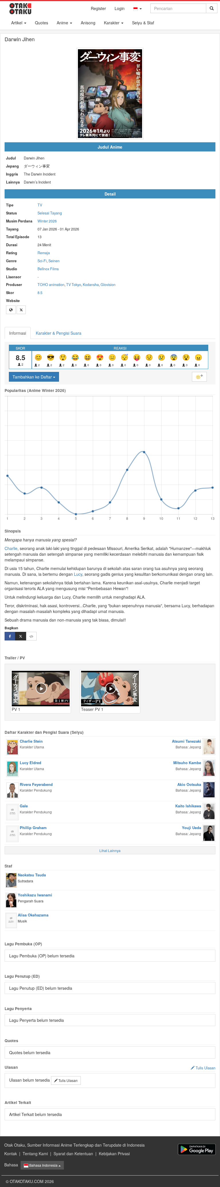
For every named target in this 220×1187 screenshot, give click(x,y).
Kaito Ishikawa (188, 806)
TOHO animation (51, 284)
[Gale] (12, 812)
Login (120, 8)
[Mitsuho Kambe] (209, 767)
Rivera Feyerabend (36, 784)
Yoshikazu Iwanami (35, 895)
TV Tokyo (73, 284)
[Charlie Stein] (12, 747)
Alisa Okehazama (33, 915)
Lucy (78, 574)
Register (98, 8)
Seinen (54, 260)
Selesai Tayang (50, 213)
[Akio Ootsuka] (209, 789)
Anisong (88, 22)
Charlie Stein (31, 741)
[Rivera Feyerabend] (12, 790)
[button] (137, 8)
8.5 (40, 292)
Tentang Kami (35, 1153)
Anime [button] (63, 22)
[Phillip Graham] (12, 833)
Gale (24, 806)
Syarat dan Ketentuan (73, 1153)
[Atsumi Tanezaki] (209, 746)
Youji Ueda (191, 827)
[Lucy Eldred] (12, 768)
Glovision (108, 284)
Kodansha (91, 284)
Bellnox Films (48, 268)
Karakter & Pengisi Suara (58, 333)
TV (40, 205)
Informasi (17, 333)
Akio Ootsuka (189, 784)
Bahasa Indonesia (43, 1165)
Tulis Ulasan (68, 1080)
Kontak (10, 1153)
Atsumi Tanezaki (186, 741)
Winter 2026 (47, 221)
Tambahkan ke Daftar (33, 377)
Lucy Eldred (30, 762)
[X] (21, 309)
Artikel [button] (17, 22)
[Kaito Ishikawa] (209, 811)
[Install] (197, 1149)
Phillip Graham (33, 827)
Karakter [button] (112, 22)
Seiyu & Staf (143, 22)
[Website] (11, 309)
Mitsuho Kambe (187, 762)
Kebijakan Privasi (114, 1153)
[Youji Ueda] (209, 832)
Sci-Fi (42, 260)
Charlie (11, 548)
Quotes (41, 22)
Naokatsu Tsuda (32, 875)
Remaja (44, 252)
